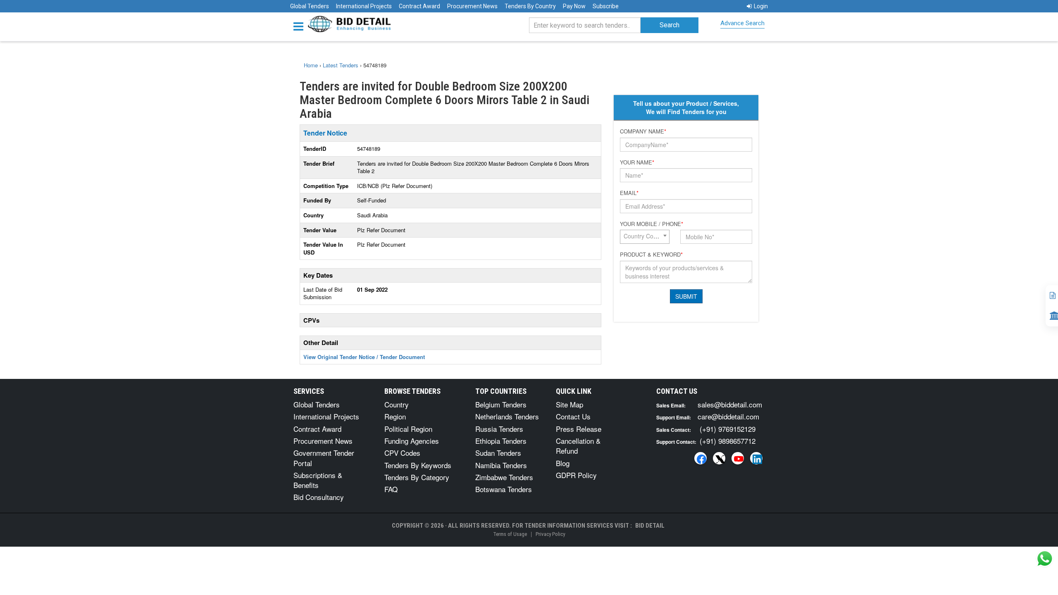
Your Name (637, 162)
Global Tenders (309, 6)
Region (395, 416)
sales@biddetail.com (730, 404)
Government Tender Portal (323, 457)
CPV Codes (402, 452)
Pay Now (574, 6)
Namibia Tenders (501, 465)
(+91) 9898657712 (727, 441)
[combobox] (645, 237)
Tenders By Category (416, 477)
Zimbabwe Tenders (504, 477)
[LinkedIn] (756, 458)
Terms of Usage (510, 534)
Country (396, 404)
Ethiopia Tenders (501, 441)
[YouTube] (738, 458)
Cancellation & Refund (578, 446)
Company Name (643, 131)
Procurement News (472, 6)
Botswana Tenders (503, 489)
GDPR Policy (576, 475)
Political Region (408, 429)
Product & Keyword (651, 254)
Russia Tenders (499, 429)
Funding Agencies (411, 441)
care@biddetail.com (728, 416)
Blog (563, 463)
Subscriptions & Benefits (317, 480)
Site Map (569, 404)
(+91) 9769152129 (727, 429)
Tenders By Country (530, 6)
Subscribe (606, 6)
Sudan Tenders (498, 452)
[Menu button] (300, 25)
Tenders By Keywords (417, 465)
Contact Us (573, 416)
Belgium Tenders (501, 404)
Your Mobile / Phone (651, 224)
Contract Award (419, 6)
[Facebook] (700, 458)
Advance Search (742, 23)
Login (761, 6)
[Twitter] (719, 458)
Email (629, 193)
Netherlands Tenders (507, 416)
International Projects (364, 6)
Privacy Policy (550, 534)
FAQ (391, 489)
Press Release (578, 429)
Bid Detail (650, 525)
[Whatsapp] (1044, 558)
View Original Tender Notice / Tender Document (364, 357)
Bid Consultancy (318, 497)
